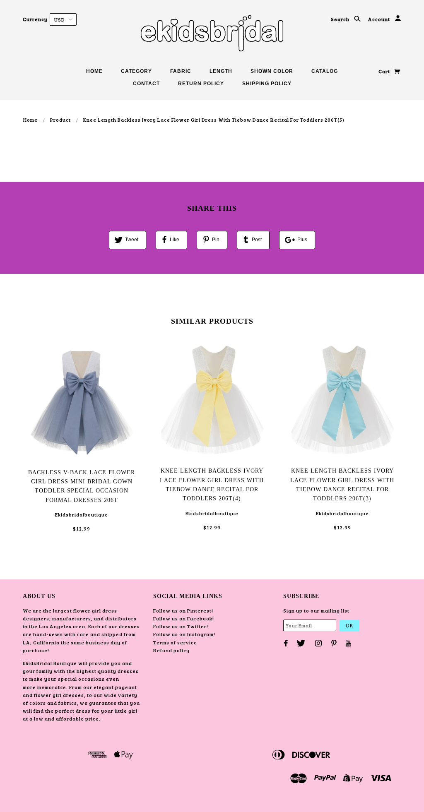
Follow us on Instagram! (184, 634)
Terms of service (175, 642)
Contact (146, 83)
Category (136, 71)
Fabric (180, 71)
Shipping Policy (267, 83)
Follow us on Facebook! (183, 618)
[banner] (212, 33)
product (60, 119)
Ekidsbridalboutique (81, 514)
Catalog (324, 71)
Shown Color (272, 71)
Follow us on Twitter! (180, 626)
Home (94, 71)
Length (221, 71)
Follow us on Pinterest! (183, 610)
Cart (384, 71)
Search (341, 19)
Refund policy (171, 650)
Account (379, 19)
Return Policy (201, 83)
